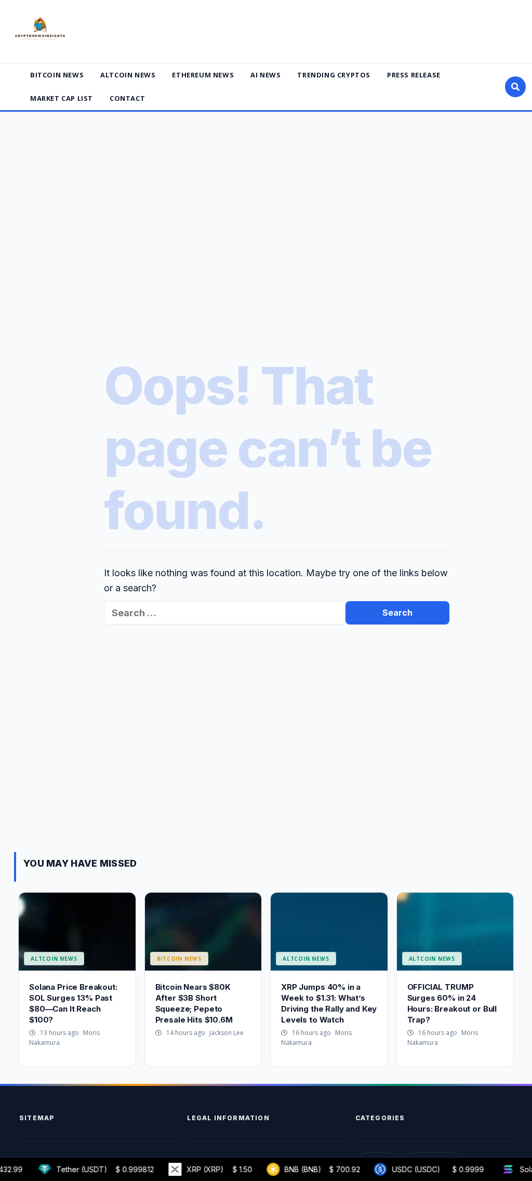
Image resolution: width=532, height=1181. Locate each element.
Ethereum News (203, 74)
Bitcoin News (57, 74)
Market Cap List (61, 98)
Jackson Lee (226, 1032)
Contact (127, 98)
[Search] (515, 86)
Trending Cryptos (333, 74)
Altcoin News (127, 74)
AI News (265, 74)
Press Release (414, 74)
